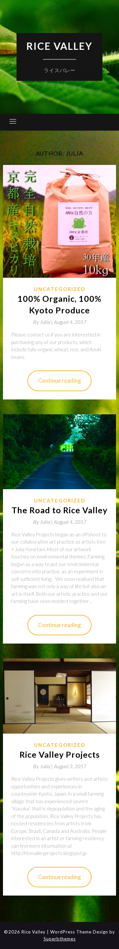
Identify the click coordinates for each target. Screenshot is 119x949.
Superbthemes (60, 938)
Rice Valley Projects (60, 754)
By (43, 322)
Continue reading (59, 380)
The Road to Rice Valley (59, 510)
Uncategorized (59, 289)
